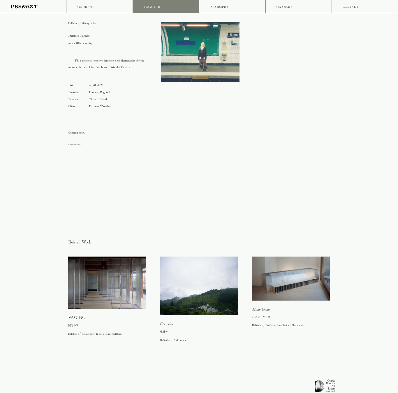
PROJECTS (152, 6)
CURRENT (86, 6)
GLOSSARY (285, 6)
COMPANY (351, 6)
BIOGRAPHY (219, 6)
